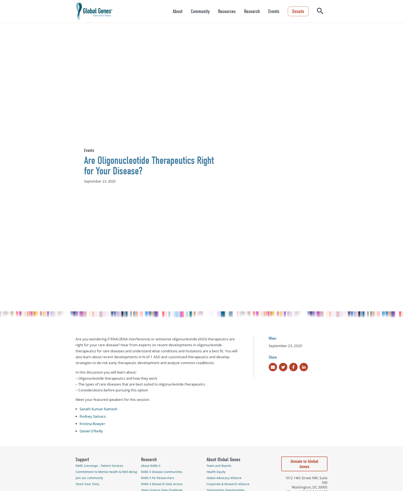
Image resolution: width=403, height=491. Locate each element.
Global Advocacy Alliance (224, 478)
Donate (298, 11)
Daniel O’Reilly (91, 431)
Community (200, 11)
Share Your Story (87, 484)
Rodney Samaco (93, 416)
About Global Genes (223, 459)
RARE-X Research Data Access (162, 484)
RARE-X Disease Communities (161, 472)
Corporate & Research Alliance (228, 484)
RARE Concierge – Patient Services (99, 466)
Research (252, 11)
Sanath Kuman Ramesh (98, 409)
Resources (227, 11)
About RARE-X (150, 466)
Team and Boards (219, 466)
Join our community (89, 478)
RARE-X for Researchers (157, 478)
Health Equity (216, 472)
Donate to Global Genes (304, 463)
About (177, 11)
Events (273, 11)
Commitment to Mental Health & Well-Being (106, 472)
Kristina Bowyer (92, 423)
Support (82, 459)
